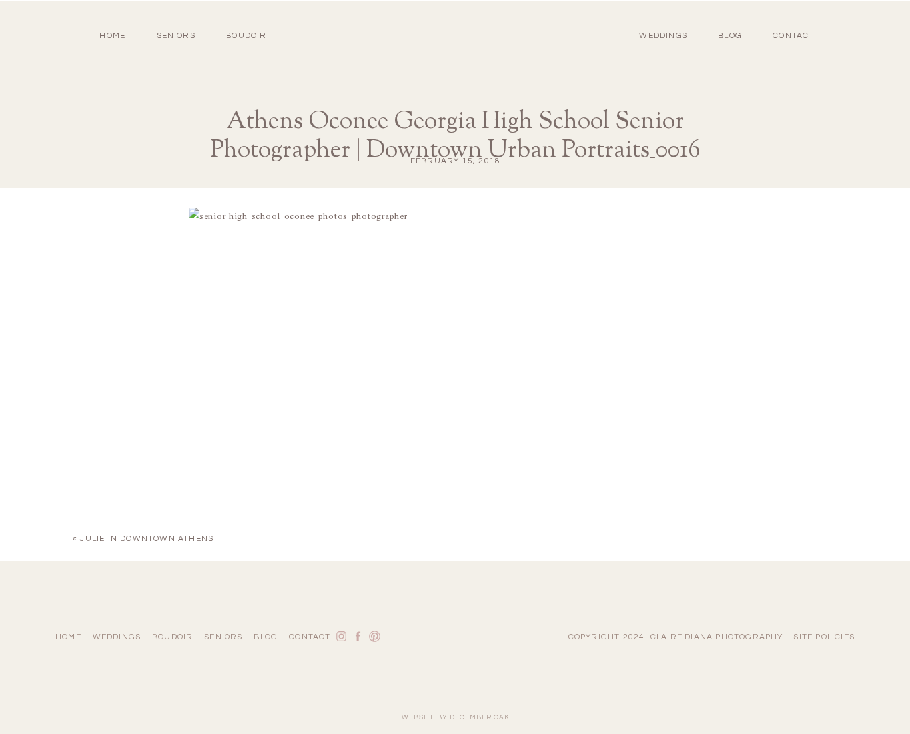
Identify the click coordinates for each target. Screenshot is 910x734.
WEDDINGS (663, 35)
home (112, 35)
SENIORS (176, 35)
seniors (223, 637)
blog (730, 35)
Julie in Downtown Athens (146, 538)
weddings (117, 637)
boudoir (246, 35)
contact (793, 35)
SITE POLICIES (824, 637)
